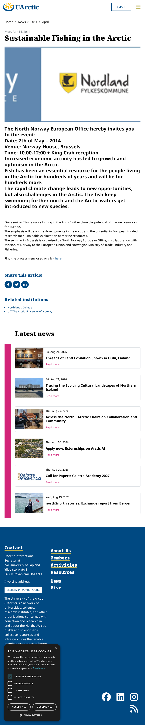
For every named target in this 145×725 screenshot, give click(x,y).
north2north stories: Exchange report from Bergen (89, 503)
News (22, 22)
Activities (64, 565)
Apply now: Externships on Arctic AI (75, 448)
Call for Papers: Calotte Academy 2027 (78, 475)
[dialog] (32, 682)
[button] (32, 715)
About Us (61, 551)
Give (121, 6)
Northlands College (20, 307)
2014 (34, 22)
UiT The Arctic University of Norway (30, 311)
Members (60, 558)
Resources (63, 572)
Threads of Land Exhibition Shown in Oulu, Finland (88, 358)
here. (58, 258)
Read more (52, 364)
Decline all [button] (44, 706)
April (45, 22)
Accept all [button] (19, 706)
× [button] (56, 648)
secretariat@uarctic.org (23, 589)
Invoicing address (17, 581)
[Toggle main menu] (138, 7)
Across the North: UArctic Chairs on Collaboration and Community (91, 419)
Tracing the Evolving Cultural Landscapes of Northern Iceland (91, 387)
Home (9, 22)
